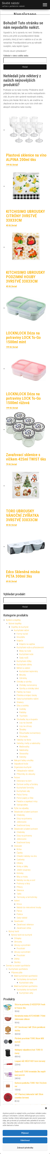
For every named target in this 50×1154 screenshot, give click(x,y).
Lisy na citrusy (25, 726)
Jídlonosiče (21, 822)
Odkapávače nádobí (25, 770)
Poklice (20, 914)
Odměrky (23, 678)
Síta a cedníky (23, 705)
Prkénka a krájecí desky (27, 695)
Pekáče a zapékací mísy (27, 801)
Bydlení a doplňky (13, 620)
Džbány (20, 863)
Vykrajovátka (22, 805)
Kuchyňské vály (23, 791)
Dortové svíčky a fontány (27, 784)
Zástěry (17, 962)
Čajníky (20, 852)
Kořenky (20, 873)
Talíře (19, 894)
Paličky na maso (24, 692)
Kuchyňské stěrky (24, 664)
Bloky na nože (25, 651)
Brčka (19, 849)
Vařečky (22, 757)
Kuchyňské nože (26, 654)
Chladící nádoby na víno (27, 856)
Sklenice (20, 890)
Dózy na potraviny (24, 818)
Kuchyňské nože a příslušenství (30, 647)
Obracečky (23, 753)
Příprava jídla (16, 972)
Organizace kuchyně (22, 767)
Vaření (16, 900)
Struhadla (23, 736)
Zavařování (18, 921)
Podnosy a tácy (23, 883)
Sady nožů (23, 657)
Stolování (18, 846)
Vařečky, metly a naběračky (28, 743)
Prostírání (21, 948)
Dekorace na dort (24, 781)
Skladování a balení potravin (26, 811)
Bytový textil (14, 931)
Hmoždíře (21, 637)
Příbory (20, 887)
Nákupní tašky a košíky (23, 760)
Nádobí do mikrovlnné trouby (29, 907)
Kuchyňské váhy (26, 982)
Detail (15, 164)
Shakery (20, 702)
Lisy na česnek (25, 722)
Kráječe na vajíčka (27, 644)
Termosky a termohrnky (27, 897)
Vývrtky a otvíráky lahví (29, 688)
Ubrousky (18, 941)
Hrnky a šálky (22, 866)
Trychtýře (23, 716)
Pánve (19, 911)
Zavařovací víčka (24, 928)
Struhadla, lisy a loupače (27, 719)
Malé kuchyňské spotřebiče (25, 976)
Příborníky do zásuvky (26, 774)
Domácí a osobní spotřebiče (18, 965)
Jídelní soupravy (24, 870)
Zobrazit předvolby (25, 1148)
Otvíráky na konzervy (28, 685)
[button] (46, 1108)
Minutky (22, 675)
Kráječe (20, 640)
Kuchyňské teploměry (28, 671)
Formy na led (22, 634)
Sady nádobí (22, 917)
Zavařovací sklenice (25, 924)
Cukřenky (21, 859)
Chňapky (17, 938)
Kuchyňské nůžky (24, 661)
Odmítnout (25, 1140)
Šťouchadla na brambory (30, 733)
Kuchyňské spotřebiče (18, 969)
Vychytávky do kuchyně (27, 979)
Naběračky (23, 750)
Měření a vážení (23, 668)
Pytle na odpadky (21, 808)
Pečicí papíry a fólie (25, 798)
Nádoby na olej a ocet (26, 880)
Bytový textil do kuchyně (21, 935)
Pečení (17, 777)
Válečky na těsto (24, 740)
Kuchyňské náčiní (21, 630)
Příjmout (25, 1133)
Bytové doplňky (15, 623)
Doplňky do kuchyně (19, 627)
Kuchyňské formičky (25, 787)
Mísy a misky (22, 876)
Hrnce (19, 904)
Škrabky (22, 729)
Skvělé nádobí (10, 3)
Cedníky (22, 709)
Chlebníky (21, 815)
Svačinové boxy (23, 825)
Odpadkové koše (21, 763)
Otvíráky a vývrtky (24, 681)
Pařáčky (22, 712)
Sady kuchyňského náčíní (27, 699)
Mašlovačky (24, 746)
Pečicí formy (22, 794)
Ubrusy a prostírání (22, 945)
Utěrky (16, 959)
